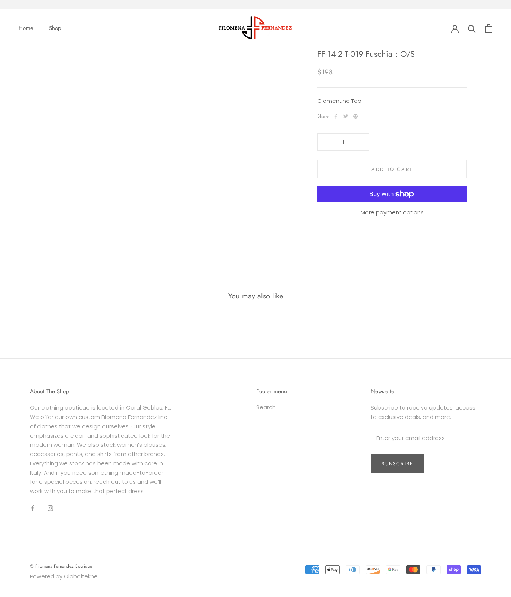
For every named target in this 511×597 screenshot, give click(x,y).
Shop (55, 28)
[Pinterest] (355, 116)
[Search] (472, 28)
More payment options (392, 212)
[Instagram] (50, 508)
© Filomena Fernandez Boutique (61, 566)
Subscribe (397, 463)
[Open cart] (488, 28)
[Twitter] (345, 116)
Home (26, 28)
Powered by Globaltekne (64, 576)
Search (266, 407)
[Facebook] (336, 116)
